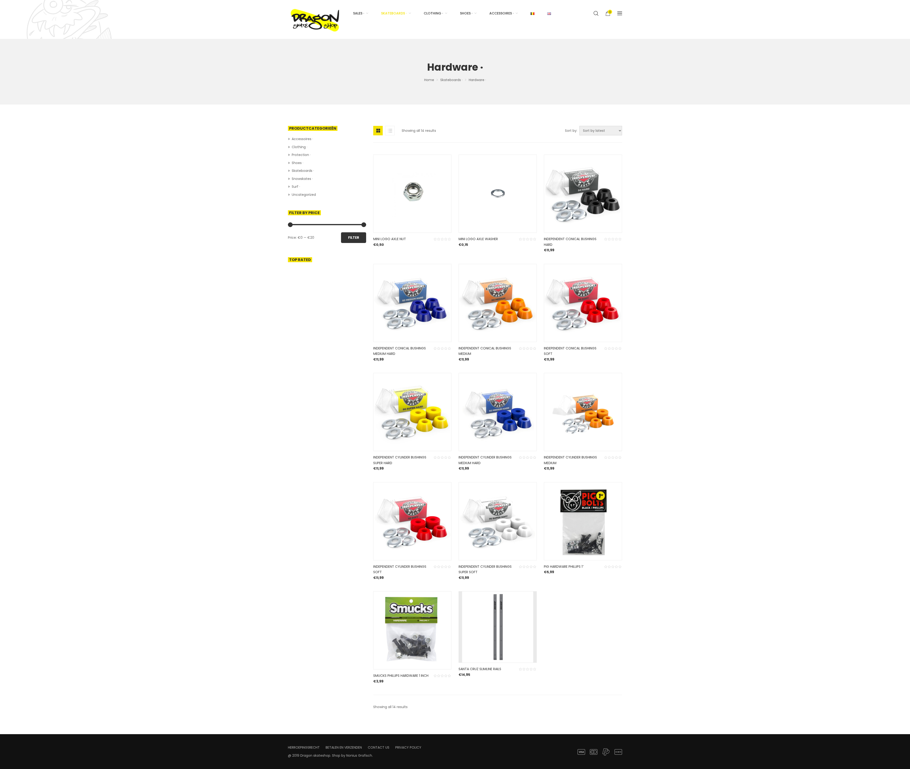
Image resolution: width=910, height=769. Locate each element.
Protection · (301, 154)
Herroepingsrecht (304, 747)
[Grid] (378, 130)
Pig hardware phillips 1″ (564, 566)
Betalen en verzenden (344, 747)
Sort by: (571, 130)
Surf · (296, 186)
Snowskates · (302, 178)
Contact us (378, 747)
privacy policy (408, 747)
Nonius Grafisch (359, 755)
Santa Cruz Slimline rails (480, 669)
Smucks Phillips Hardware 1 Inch (400, 675)
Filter (353, 237)
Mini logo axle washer (478, 239)
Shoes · (297, 162)
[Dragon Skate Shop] (316, 19)
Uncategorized (304, 194)
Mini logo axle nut (389, 239)
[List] (390, 130)
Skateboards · (451, 80)
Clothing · (299, 147)
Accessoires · (302, 139)
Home (429, 80)
